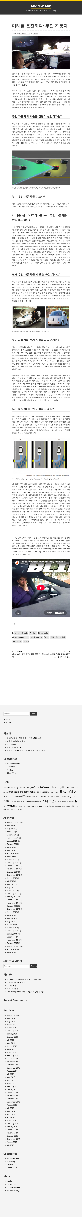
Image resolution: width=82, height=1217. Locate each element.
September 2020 (13, 822)
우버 (40, 806)
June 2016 (11, 918)
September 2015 (13, 946)
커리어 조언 (67, 806)
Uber (20, 796)
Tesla (46, 637)
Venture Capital (30, 797)
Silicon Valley (43, 633)
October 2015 (12, 943)
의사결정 (46, 806)
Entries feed (12, 1184)
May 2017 (11, 887)
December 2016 (13, 900)
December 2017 (13, 866)
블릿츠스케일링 (35, 801)
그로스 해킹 (65, 796)
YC (37, 796)
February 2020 (12, 838)
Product (33, 633)
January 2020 (12, 841)
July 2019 (10, 847)
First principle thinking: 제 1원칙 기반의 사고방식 (26, 750)
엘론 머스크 (35, 806)
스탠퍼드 (71, 801)
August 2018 (12, 853)
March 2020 (11, 835)
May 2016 (11, 921)
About (8, 722)
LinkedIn (67, 787)
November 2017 (13, 869)
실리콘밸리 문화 (21, 806)
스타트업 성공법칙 (61, 801)
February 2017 (12, 893)
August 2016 (12, 912)
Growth (37, 787)
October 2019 (12, 844)
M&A (74, 788)
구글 (52, 637)
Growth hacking (52, 787)
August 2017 (12, 878)
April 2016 (11, 924)
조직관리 (61, 806)
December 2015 (13, 937)
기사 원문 (56, 479)
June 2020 (11, 825)
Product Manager (40, 792)
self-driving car (36, 637)
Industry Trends (21, 633)
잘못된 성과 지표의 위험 (16, 741)
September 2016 (13, 909)
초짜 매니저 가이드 (14, 747)
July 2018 (10, 856)
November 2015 (13, 940)
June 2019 (11, 850)
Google (29, 787)
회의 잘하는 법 (18, 810)
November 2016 (13, 903)
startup (8, 796)
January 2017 (12, 896)
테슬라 (26, 641)
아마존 (29, 806)
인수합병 (56, 806)
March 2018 (11, 859)
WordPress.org (13, 1190)
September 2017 (13, 875)
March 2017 (11, 890)
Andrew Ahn (41, 6)
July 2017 (10, 881)
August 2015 (12, 949)
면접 (26, 801)
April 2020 (11, 832)
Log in (9, 1181)
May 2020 (11, 828)
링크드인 (21, 801)
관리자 (53, 797)
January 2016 (12, 934)
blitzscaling (13, 787)
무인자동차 (17, 641)
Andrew (35, 33)
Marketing (11, 767)
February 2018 (12, 862)
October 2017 (12, 872)
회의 (12, 809)
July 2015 (10, 952)
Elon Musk (22, 788)
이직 (51, 806)
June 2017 (11, 884)
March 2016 (11, 927)
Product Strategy (53, 792)
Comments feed (13, 1187)
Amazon (5, 788)
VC (23, 796)
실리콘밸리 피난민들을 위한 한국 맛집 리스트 (24, 738)
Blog (8, 719)
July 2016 (10, 915)
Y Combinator (44, 796)
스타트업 (48, 801)
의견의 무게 (11, 744)
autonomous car (21, 637)
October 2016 (12, 906)
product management (20, 791)
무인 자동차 (60, 637)
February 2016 (12, 931)
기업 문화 (13, 801)
